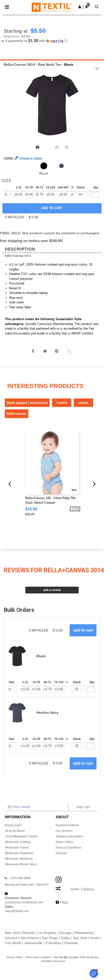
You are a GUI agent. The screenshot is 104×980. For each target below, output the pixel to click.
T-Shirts (62, 403)
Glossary (61, 853)
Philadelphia (83, 933)
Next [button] (96, 108)
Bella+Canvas (16, 413)
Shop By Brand (15, 831)
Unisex (84, 403)
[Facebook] (33, 351)
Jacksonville (33, 943)
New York (12, 933)
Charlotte (71, 943)
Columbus (53, 943)
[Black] (43, 166)
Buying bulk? (13, 825)
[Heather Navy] (61, 165)
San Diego (50, 938)
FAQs (64, 902)
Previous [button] (10, 108)
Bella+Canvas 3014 (18, 256)
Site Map (58, 957)
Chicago (65, 933)
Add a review (52, 590)
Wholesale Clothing (18, 842)
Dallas (65, 938)
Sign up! (83, 807)
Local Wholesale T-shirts (21, 836)
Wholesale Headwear (19, 853)
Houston (11, 938)
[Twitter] (45, 351)
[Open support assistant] (93, 973)
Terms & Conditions (68, 847)
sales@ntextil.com (17, 911)
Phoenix (28, 933)
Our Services (64, 831)
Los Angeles (46, 933)
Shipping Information (69, 836)
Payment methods (67, 825)
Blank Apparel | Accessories (27, 403)
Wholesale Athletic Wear (21, 864)
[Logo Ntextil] (52, 7)
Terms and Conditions (38, 957)
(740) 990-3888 (20, 878)
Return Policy (64, 842)
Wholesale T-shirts (17, 847)
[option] (52, 104)
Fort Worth (13, 943)
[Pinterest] (56, 351)
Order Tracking (82, 889)
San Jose (80, 938)
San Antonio (30, 938)
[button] (79, 7)
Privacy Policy (14, 957)
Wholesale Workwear (19, 858)
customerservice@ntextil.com (24, 902)
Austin (94, 938)
